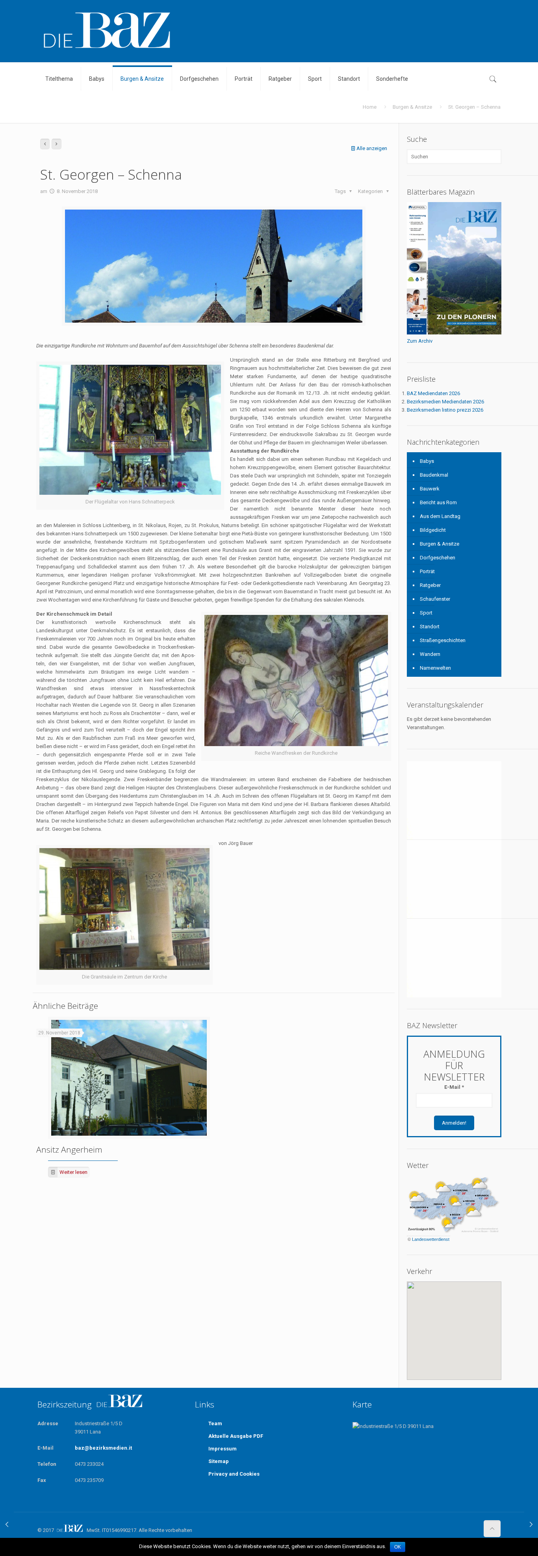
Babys (427, 461)
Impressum (222, 1449)
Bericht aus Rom (438, 502)
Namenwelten (435, 668)
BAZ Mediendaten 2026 (433, 393)
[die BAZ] (106, 31)
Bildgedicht (433, 530)
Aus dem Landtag (440, 516)
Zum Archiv (419, 341)
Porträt (427, 571)
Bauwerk (430, 489)
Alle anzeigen (371, 148)
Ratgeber (430, 585)
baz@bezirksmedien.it (103, 1448)
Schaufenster (435, 599)
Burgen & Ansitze (412, 107)
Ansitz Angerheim (69, 1149)
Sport (426, 613)
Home (370, 107)
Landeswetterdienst (430, 1239)
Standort (430, 626)
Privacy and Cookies (234, 1474)
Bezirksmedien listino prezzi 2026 (445, 410)
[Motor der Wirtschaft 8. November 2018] (7, 1524)
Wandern (430, 654)
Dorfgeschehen (437, 558)
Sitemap (218, 1461)
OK (397, 1547)
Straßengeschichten (443, 640)
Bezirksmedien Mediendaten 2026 (445, 402)
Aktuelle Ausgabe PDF (235, 1436)
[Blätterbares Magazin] (454, 333)
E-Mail (454, 1087)
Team (215, 1423)
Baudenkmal (434, 475)
